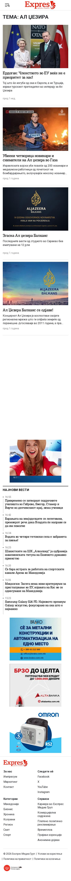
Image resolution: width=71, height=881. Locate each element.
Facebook (43, 776)
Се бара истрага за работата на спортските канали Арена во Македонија (34, 571)
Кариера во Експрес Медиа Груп (51, 805)
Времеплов (45, 829)
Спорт (7, 834)
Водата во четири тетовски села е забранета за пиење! (36, 538)
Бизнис (8, 809)
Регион (8, 824)
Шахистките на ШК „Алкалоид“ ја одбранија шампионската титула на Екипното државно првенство (36, 554)
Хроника (8, 814)
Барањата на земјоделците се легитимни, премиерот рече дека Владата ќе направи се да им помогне (35, 522)
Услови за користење (50, 853)
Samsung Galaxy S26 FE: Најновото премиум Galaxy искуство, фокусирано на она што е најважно (35, 605)
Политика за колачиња (47, 859)
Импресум (10, 776)
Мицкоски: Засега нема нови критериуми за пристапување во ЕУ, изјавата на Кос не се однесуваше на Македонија (35, 587)
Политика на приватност (17, 859)
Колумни (9, 819)
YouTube (43, 787)
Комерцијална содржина (47, 814)
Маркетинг (10, 781)
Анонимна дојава (48, 840)
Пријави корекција (50, 834)
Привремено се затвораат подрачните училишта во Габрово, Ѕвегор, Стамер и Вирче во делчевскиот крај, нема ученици (34, 504)
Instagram (44, 792)
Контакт (8, 787)
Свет (6, 829)
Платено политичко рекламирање (50, 823)
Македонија (11, 804)
